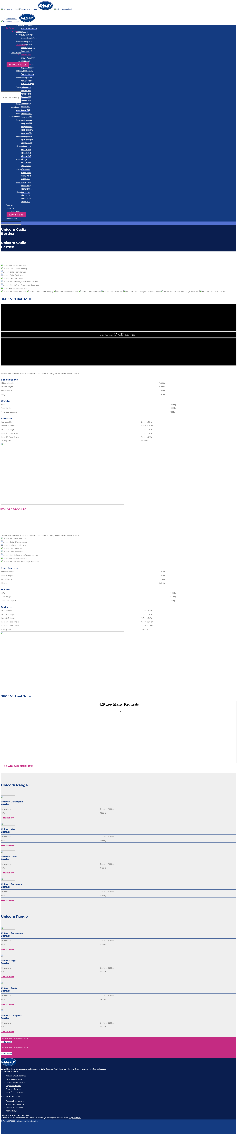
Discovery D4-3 (26, 48)
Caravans (14, 31)
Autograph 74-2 (26, 117)
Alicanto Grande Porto (29, 28)
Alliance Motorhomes (14, 1107)
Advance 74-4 (26, 156)
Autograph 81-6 (26, 143)
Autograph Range (22, 120)
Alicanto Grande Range (24, 25)
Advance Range (22, 146)
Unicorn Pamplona (28, 67)
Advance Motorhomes (15, 1104)
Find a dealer (16, 53)
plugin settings (75, 1118)
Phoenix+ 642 (26, 97)
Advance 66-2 (26, 149)
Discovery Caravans (14, 1079)
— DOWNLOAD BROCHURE (17, 766)
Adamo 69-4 (25, 195)
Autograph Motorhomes (15, 1101)
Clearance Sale (17, 65)
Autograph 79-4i (26, 136)
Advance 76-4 (26, 162)
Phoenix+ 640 (26, 100)
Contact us (12, 49)
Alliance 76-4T (26, 185)
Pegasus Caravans (13, 1085)
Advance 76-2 (26, 159)
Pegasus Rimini (26, 77)
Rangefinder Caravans (14, 1092)
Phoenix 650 (25, 107)
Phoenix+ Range (22, 87)
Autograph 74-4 (26, 129)
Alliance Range (21, 169)
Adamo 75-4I (25, 202)
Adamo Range (21, 192)
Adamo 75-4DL (26, 198)
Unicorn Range (21, 54)
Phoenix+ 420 (26, 90)
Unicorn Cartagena (28, 57)
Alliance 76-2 (25, 179)
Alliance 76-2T (26, 182)
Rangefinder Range (23, 113)
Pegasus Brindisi (27, 80)
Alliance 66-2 (25, 175)
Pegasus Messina (27, 74)
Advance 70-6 (26, 166)
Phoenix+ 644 (26, 103)
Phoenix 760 (25, 110)
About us (10, 34)
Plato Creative (32, 1121)
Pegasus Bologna (27, 84)
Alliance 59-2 (25, 172)
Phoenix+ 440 (26, 93)
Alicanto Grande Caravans (16, 1076)
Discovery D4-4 (26, 51)
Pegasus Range (22, 71)
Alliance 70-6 (25, 188)
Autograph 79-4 (26, 133)
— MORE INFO (7, 818)
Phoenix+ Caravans (13, 1089)
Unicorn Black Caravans (15, 1082)
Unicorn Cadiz (26, 64)
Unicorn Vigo (25, 61)
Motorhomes (15, 107)
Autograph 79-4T (27, 139)
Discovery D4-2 (26, 44)
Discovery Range (22, 32)
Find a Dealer (6, 1042)
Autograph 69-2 (26, 123)
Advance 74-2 (26, 152)
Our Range (10, 28)
